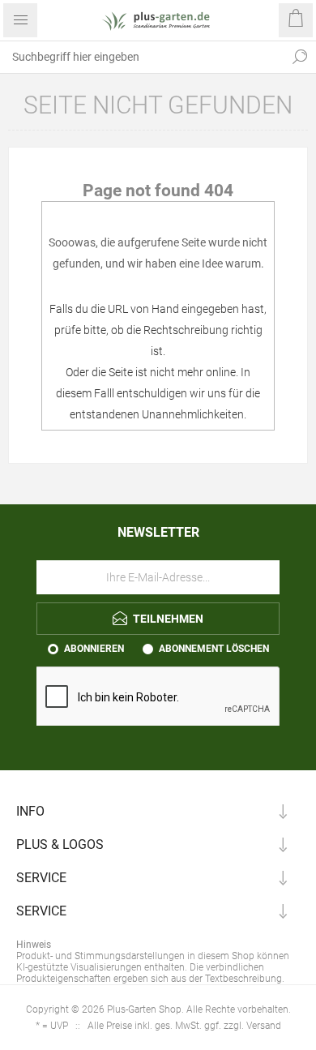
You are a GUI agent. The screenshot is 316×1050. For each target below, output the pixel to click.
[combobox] (142, 57)
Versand (263, 1025)
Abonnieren (94, 648)
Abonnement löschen (214, 648)
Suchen (300, 57)
